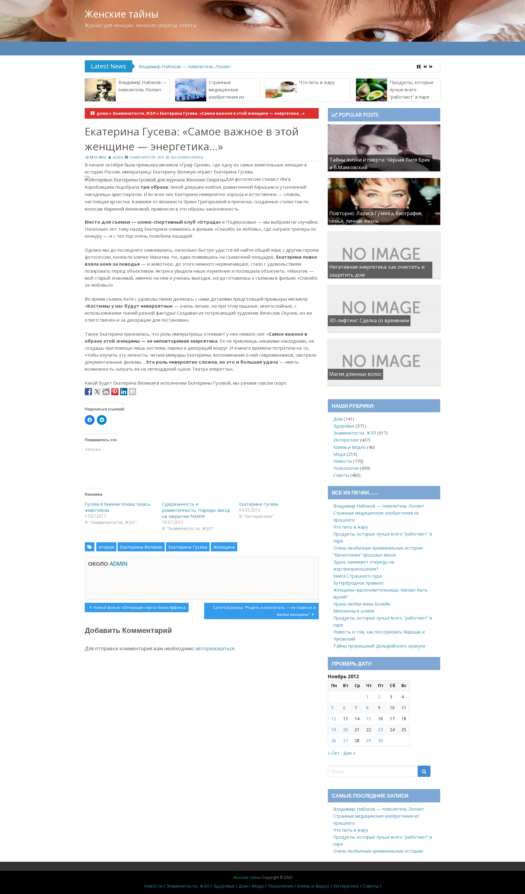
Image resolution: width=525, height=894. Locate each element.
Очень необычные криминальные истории (378, 548)
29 (368, 740)
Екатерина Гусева (258, 504)
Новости (342, 461)
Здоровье (344, 426)
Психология (346, 468)
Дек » (349, 753)
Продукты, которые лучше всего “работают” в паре (411, 89)
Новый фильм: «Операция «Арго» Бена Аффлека (139, 608)
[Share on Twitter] (97, 391)
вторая (106, 547)
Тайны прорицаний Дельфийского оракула (379, 646)
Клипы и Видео (349, 447)
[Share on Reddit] (106, 391)
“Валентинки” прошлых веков (364, 555)
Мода (339, 454)
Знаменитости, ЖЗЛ (134, 113)
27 (345, 740)
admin (118, 157)
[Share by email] (132, 391)
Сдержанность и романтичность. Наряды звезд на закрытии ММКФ (196, 510)
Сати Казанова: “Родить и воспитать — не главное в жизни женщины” (264, 610)
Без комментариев (187, 157)
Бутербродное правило (358, 583)
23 (380, 729)
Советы (341, 475)
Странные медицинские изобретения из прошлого (226, 93)
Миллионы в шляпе (353, 611)
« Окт (334, 753)
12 (333, 718)
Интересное (346, 440)
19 (333, 729)
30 (380, 740)
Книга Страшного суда (357, 576)
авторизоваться (214, 648)
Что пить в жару (317, 82)
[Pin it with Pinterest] (114, 391)
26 (333, 740)
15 (368, 718)
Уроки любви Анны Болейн (361, 604)
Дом (337, 419)
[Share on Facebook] (88, 391)
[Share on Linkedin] (123, 391)
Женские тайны (122, 13)
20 (345, 729)
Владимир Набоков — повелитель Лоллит (185, 66)
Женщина (224, 547)
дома (102, 113)
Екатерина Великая (141, 547)
